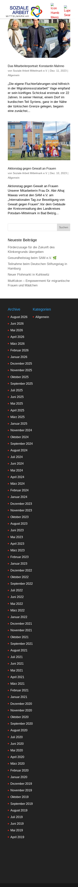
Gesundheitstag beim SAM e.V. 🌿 (32, 258)
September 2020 (21, 723)
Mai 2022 (16, 603)
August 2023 (18, 523)
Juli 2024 (16, 457)
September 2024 (21, 443)
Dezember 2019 (21, 783)
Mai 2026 (16, 330)
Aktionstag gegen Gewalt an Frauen (32, 168)
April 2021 (17, 677)
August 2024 (18, 450)
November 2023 (21, 510)
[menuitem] (55, 11)
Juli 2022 (16, 590)
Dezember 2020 (21, 703)
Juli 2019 (16, 817)
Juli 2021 (16, 657)
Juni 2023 (17, 530)
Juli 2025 (16, 390)
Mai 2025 (16, 403)
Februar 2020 (19, 770)
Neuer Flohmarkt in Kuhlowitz (28, 274)
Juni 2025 (17, 397)
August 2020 (18, 730)
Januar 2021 (18, 697)
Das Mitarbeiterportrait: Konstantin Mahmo (36, 66)
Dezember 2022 (21, 570)
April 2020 (17, 757)
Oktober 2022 (19, 577)
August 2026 (18, 317)
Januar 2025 (18, 423)
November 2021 (21, 630)
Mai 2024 (16, 470)
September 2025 (21, 383)
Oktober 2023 (19, 517)
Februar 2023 (19, 557)
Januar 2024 (18, 497)
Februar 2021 (19, 690)
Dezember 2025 (21, 363)
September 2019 (21, 803)
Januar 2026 (18, 357)
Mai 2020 (16, 750)
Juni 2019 (17, 823)
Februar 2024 (19, 490)
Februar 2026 (19, 350)
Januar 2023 (18, 563)
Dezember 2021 (21, 623)
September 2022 (21, 583)
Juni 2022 (17, 597)
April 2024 (17, 477)
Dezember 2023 (21, 503)
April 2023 (17, 543)
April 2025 (17, 410)
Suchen (63, 227)
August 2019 (18, 810)
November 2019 (21, 790)
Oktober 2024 (19, 437)
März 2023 (17, 550)
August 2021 (18, 650)
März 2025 (17, 417)
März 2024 (17, 483)
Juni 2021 (17, 663)
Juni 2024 (17, 463)
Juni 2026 (17, 323)
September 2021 (21, 643)
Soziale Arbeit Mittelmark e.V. (30, 70)
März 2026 (17, 343)
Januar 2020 (18, 777)
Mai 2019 (16, 830)
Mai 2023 (16, 537)
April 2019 (17, 837)
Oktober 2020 (19, 717)
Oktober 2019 (19, 797)
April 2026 (17, 336)
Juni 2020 (17, 743)
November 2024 (21, 430)
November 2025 (21, 370)
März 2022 (17, 610)
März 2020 (17, 763)
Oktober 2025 (19, 377)
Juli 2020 (16, 737)
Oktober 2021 (19, 637)
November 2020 (21, 710)
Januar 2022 (18, 617)
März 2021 (17, 683)
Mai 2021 (16, 670)
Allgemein (14, 75)
